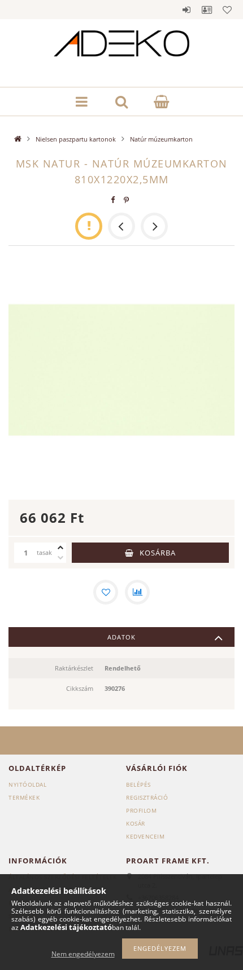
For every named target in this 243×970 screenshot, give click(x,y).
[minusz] (60, 558)
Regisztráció (147, 797)
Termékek (24, 797)
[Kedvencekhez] (105, 592)
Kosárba (158, 553)
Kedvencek (227, 9)
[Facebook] (113, 200)
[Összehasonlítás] (137, 592)
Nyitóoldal (27, 784)
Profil (206, 9)
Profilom (141, 810)
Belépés (186, 9)
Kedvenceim (145, 836)
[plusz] (60, 548)
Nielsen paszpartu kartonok (76, 139)
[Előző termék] (121, 226)
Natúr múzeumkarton (161, 139)
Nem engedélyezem (83, 954)
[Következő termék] (154, 226)
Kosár (135, 823)
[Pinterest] (126, 200)
